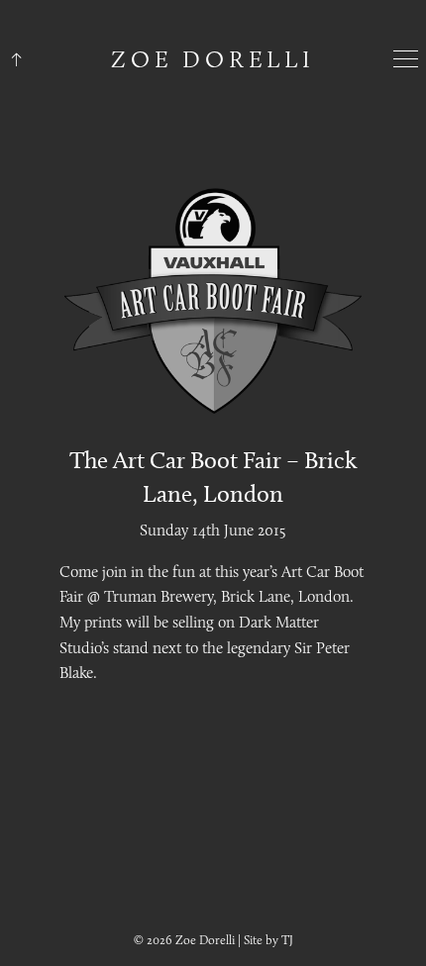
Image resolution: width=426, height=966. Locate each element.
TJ (287, 939)
